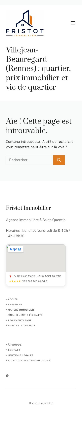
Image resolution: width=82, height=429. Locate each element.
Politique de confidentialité (29, 360)
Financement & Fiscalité (25, 315)
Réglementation (19, 320)
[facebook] (7, 375)
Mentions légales (21, 355)
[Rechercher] (59, 160)
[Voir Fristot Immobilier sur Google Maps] (35, 258)
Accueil (13, 299)
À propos (15, 344)
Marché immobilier (21, 309)
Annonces (15, 304)
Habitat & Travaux (21, 325)
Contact (14, 350)
